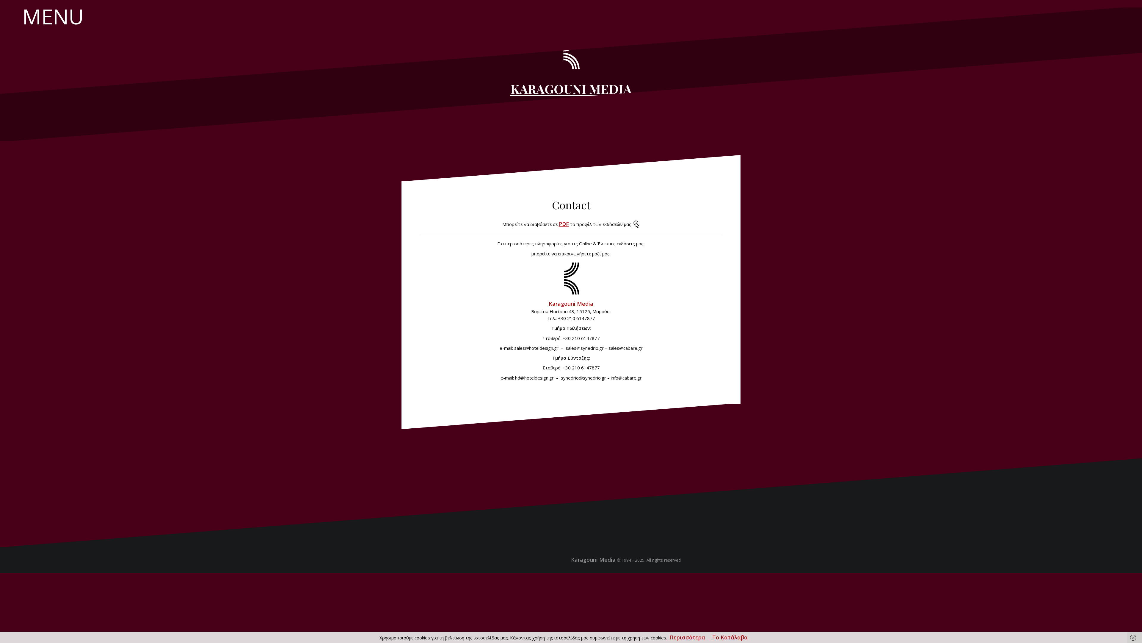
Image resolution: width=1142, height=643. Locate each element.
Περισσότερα (687, 637)
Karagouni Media (571, 303)
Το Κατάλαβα (730, 637)
